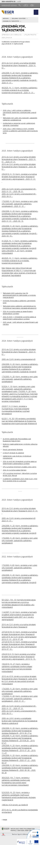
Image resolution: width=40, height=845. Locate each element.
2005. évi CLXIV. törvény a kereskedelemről (18, 359)
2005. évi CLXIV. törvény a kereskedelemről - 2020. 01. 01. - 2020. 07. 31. (19, 707)
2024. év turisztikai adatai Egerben (14, 470)
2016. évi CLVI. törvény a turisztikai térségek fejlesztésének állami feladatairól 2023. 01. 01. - (20, 511)
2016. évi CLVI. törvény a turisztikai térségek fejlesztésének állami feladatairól (19, 625)
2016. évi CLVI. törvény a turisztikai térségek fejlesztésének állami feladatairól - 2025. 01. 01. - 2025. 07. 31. (19, 159)
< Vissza (4, 820)
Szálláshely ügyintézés (19, 18)
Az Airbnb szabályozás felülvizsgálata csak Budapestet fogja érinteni (17, 440)
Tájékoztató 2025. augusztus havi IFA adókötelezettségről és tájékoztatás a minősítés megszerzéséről (19, 295)
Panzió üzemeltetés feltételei (13, 449)
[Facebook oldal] (26, 5)
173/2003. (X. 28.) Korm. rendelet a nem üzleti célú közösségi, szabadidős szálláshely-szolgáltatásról (20, 379)
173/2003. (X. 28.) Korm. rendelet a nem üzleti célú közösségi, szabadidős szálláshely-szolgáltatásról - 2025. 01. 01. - (20, 203)
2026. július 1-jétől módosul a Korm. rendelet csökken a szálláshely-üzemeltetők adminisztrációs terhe (20, 131)
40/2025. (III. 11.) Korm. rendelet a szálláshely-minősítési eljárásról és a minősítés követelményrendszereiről (20, 260)
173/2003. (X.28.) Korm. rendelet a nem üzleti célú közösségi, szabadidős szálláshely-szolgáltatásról (19, 567)
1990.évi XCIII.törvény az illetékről (15, 805)
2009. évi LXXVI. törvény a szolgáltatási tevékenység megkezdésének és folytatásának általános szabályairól (19, 721)
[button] (36, 12)
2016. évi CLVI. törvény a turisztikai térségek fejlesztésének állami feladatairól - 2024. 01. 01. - (19, 352)
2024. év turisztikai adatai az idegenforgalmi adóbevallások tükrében (18, 312)
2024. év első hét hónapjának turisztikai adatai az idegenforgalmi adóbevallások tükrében (20, 462)
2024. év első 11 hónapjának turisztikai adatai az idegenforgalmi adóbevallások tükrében (19, 318)
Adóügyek (6, 18)
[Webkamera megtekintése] (32, 5)
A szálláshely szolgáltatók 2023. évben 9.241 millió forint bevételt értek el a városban (20, 480)
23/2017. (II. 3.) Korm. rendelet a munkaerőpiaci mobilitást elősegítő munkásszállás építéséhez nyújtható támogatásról (16, 410)
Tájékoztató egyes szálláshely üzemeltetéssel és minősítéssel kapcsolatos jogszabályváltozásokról (19, 307)
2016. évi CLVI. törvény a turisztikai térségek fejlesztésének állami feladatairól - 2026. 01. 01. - (19, 65)
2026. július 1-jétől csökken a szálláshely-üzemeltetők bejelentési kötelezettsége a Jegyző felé (19, 112)
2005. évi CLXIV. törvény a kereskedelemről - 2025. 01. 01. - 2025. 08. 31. (19, 190)
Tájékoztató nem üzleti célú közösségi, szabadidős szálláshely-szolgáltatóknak (20, 119)
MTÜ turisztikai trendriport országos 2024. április (19, 467)
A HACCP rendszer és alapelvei (13, 453)
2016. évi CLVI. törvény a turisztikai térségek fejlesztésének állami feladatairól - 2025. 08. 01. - (19, 166)
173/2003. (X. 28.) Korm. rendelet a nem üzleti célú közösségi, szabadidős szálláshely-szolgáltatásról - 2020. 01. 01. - (20, 698)
